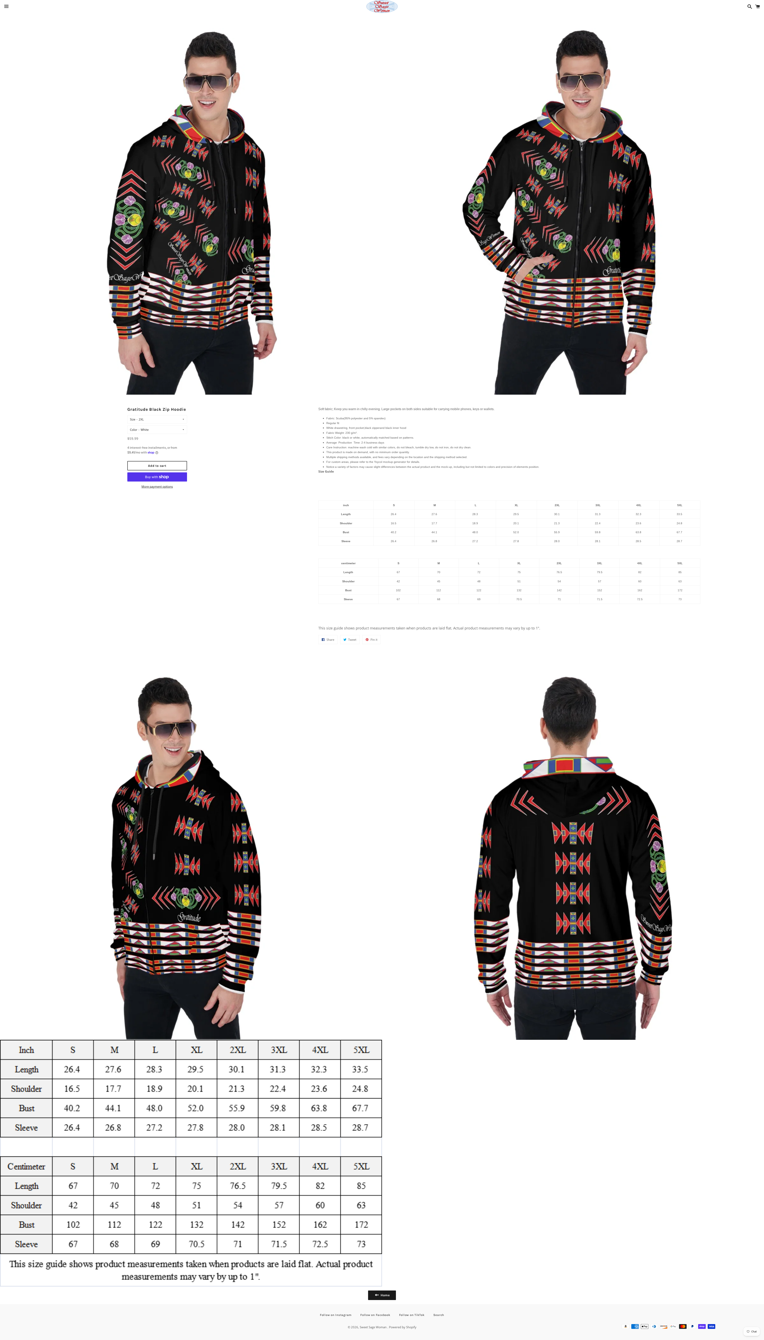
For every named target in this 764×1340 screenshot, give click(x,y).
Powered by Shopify (402, 1327)
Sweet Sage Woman (373, 1327)
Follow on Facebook (375, 1315)
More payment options (157, 486)
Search (438, 1315)
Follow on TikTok (412, 1315)
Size (132, 419)
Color (133, 430)
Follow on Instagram (336, 1315)
